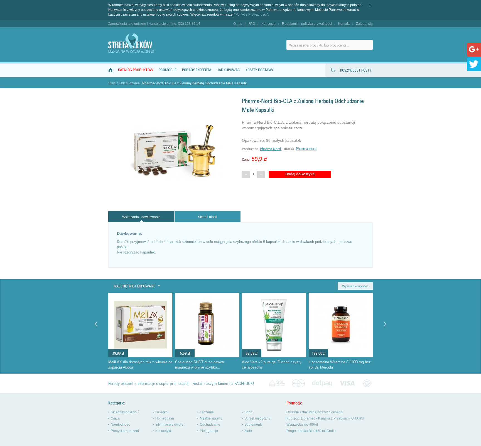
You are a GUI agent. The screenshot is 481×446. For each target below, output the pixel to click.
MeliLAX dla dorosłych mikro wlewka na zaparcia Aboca (140, 364)
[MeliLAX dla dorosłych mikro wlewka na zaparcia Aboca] (140, 355)
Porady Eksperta (196, 70)
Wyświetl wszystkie (355, 286)
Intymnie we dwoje (169, 424)
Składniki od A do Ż (125, 412)
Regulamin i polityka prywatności (307, 24)
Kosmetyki (163, 431)
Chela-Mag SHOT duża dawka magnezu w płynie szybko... (199, 364)
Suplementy (253, 424)
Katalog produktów (135, 70)
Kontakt (344, 24)
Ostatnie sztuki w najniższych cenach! (314, 412)
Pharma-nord (306, 149)
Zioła (248, 431)
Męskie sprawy (211, 418)
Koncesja (268, 24)
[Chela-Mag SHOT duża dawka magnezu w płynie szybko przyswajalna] (207, 355)
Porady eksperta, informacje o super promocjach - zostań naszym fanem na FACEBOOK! (181, 383)
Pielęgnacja (209, 431)
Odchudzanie (129, 83)
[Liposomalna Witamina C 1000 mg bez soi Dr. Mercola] (341, 355)
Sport (248, 412)
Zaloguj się (364, 24)
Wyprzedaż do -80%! (302, 424)
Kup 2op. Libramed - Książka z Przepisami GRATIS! (325, 418)
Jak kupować (228, 70)
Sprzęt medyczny (257, 418)
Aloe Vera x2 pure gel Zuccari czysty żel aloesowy (271, 364)
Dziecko (161, 412)
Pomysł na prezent (125, 431)
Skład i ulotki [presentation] (207, 217)
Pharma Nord (270, 149)
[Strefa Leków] (130, 41)
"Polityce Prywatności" (251, 14)
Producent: (251, 149)
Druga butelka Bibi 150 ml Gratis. (311, 431)
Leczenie (207, 412)
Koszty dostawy (260, 70)
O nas (237, 24)
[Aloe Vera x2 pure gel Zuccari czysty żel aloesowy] (274, 355)
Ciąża (115, 418)
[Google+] (473, 53)
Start (111, 83)
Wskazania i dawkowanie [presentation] (141, 217)
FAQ (252, 24)
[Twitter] (473, 68)
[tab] (141, 217)
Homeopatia (164, 418)
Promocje (167, 70)
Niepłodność (120, 424)
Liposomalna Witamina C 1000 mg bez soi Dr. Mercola (340, 364)
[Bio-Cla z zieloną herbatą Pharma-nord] (173, 198)
